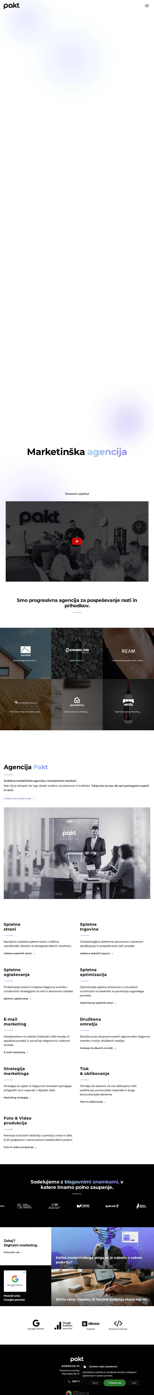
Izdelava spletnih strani (18, 953)
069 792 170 (79, 1381)
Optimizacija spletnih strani (96, 1002)
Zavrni (95, 1382)
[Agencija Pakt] (11, 6)
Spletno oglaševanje (16, 998)
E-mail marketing (14, 1052)
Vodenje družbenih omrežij (96, 1048)
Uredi (134, 1382)
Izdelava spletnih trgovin (95, 953)
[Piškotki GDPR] (85, 1366)
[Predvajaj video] (77, 541)
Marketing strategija (16, 1097)
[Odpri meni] (147, 5)
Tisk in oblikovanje (91, 1101)
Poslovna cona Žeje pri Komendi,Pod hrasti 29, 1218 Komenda (77, 1372)
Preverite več (12, 1252)
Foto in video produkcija (19, 1147)
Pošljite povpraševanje (17, 798)
